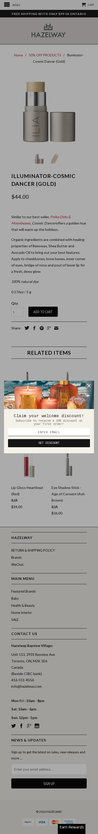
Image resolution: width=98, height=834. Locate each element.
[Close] (89, 386)
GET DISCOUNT (49, 443)
